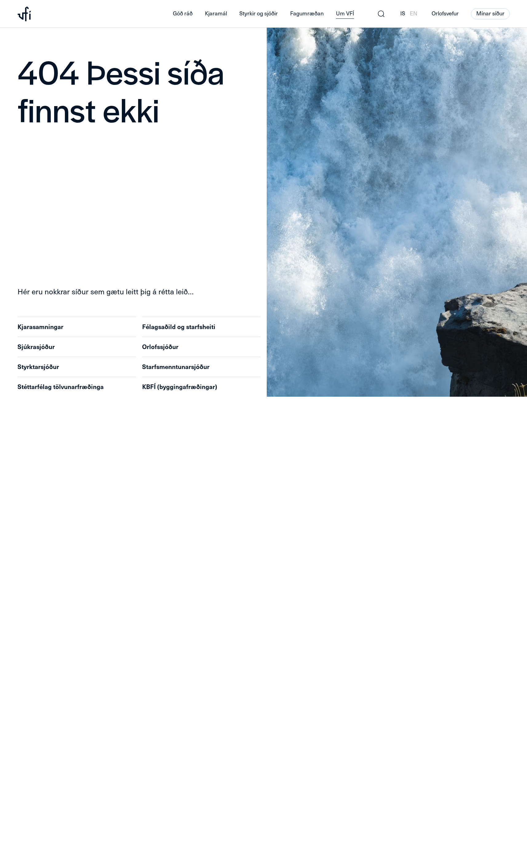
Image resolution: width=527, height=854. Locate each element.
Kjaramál (216, 13)
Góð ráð (183, 13)
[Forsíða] (86, 13)
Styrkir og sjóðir (258, 13)
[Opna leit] (381, 14)
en (413, 13)
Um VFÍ (345, 13)
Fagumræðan (307, 13)
